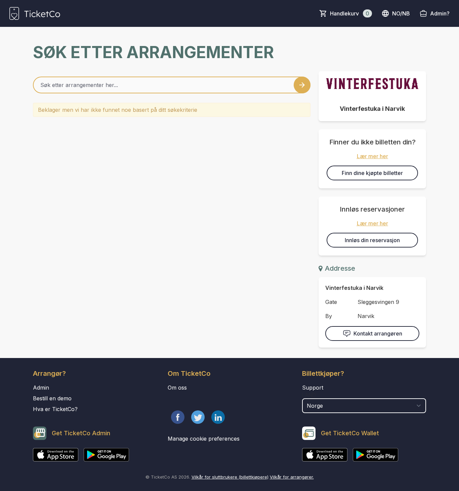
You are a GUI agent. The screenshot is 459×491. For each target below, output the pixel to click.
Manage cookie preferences (204, 438)
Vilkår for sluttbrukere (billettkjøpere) (230, 477)
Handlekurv (349, 13)
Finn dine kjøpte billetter (372, 173)
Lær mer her (372, 156)
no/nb (401, 13)
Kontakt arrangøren (377, 333)
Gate (331, 302)
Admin (41, 387)
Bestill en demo (52, 398)
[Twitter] (198, 417)
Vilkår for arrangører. (292, 477)
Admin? (440, 13)
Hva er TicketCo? (55, 409)
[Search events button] (302, 85)
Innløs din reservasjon (372, 240)
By (328, 316)
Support (312, 387)
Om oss (177, 387)
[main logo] (34, 13)
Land (309, 395)
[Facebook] (177, 417)
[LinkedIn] (218, 417)
